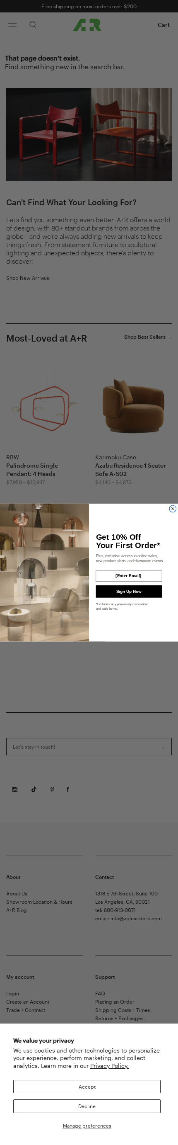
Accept (87, 1086)
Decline (87, 1106)
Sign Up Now (129, 591)
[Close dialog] (172, 508)
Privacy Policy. (109, 1065)
